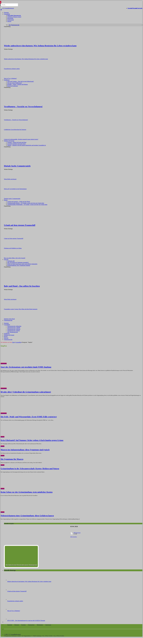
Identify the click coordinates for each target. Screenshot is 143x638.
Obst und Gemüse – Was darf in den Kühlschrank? (20, 81)
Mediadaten (40, 625)
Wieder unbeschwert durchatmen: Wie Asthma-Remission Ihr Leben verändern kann (40, 46)
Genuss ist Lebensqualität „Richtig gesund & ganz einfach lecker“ (21, 139)
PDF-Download (77, 532)
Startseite (139, 8)
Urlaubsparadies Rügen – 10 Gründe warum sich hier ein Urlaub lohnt (25, 203)
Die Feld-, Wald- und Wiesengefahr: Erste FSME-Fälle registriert (29, 417)
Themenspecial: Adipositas (14, 326)
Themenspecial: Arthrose (13, 329)
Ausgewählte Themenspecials (14, 15)
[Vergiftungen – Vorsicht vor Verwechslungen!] (18, 103)
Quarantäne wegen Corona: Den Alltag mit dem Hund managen (20, 309)
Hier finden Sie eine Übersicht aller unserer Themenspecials (21, 565)
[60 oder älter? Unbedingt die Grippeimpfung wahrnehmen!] (21, 388)
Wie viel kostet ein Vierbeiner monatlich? (18, 262)
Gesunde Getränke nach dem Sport (16, 143)
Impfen (2, 436)
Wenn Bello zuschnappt (10, 179)
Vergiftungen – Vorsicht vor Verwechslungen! (23, 106)
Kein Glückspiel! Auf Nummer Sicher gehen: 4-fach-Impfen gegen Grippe (32, 440)
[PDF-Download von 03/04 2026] (35, 543)
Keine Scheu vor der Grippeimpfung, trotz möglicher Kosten (26, 492)
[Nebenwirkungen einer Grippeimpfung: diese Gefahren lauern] (19, 512)
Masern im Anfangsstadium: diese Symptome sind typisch (25, 450)
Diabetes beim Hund (9, 319)
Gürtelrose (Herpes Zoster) (14, 17)
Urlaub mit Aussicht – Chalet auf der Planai (18, 201)
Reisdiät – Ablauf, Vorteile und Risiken (17, 84)
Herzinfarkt (10, 18)
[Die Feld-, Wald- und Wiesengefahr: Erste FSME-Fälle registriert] (21, 413)
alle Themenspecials (14, 25)
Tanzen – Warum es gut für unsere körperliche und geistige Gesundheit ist (26, 145)
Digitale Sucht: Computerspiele (17, 166)
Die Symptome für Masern (12, 459)
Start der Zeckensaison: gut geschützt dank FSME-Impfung (26, 367)
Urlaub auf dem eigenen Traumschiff (19, 225)
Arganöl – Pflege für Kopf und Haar (16, 142)
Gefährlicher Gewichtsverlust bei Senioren (15, 129)
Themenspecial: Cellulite (13, 327)
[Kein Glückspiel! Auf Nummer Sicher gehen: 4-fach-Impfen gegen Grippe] (19, 436)
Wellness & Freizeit (9, 140)
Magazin (134, 8)
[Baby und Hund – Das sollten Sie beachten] (18, 282)
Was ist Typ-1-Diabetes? (10, 78)
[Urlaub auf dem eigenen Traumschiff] (18, 221)
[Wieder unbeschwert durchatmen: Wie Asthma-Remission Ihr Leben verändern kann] (18, 42)
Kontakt (130, 8)
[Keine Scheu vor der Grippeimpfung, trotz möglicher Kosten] (19, 488)
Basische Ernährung (12, 86)
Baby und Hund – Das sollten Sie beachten (22, 286)
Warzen (9, 21)
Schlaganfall (10, 20)
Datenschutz (31, 625)
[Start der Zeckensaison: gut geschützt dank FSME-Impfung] (21, 363)
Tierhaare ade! (11, 261)
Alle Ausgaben (73, 536)
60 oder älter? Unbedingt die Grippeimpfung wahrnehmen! (26, 392)
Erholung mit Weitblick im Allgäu (13, 248)
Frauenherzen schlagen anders (12, 68)
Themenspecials (8, 320)
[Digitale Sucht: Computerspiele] (18, 162)
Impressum (48, 625)
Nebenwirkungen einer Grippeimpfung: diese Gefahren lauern (27, 516)
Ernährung (7, 80)
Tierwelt (6, 259)
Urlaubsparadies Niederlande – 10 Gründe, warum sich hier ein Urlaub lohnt (27, 204)
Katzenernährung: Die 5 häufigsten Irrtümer (18, 265)
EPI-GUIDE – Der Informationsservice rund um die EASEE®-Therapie (26, 620)
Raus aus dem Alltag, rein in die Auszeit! (14, 258)
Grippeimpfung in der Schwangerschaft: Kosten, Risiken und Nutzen (30, 468)
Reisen (6, 200)
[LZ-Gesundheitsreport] (7, 8)
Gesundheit (7, 14)
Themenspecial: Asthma (13, 330)
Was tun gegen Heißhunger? (14, 83)
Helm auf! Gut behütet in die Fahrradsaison (15, 189)
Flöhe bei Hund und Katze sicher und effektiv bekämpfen (22, 264)
